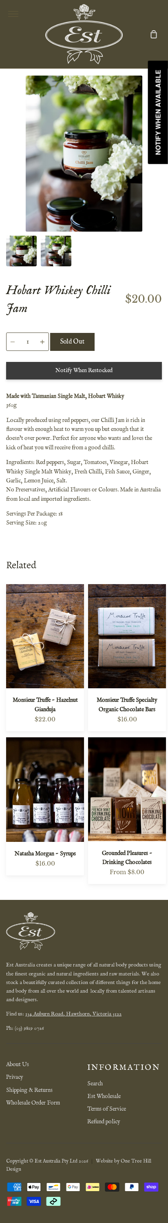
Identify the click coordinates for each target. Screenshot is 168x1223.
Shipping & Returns (29, 1090)
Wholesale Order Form (33, 1103)
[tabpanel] (84, 154)
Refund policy (103, 1121)
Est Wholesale (104, 1096)
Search (95, 1083)
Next (159, 181)
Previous (8, 181)
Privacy (14, 1077)
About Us (17, 1064)
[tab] (21, 251)
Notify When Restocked (84, 370)
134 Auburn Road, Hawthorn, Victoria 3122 (73, 1014)
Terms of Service (106, 1109)
